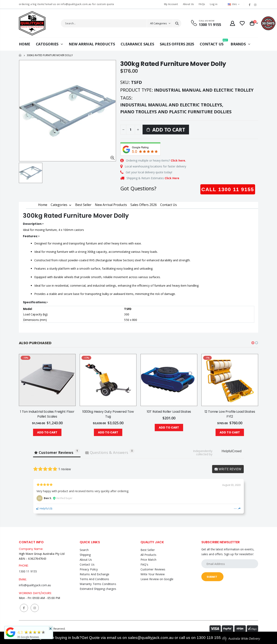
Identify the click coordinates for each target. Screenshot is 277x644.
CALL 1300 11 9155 (227, 189)
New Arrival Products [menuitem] (111, 204)
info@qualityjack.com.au (35, 585)
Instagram (35, 608)
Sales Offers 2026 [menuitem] (143, 204)
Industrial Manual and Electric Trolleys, (172, 105)
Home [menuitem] (42, 204)
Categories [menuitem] (59, 205)
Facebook (24, 608)
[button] (253, 342)
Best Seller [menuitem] (83, 204)
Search (177, 23)
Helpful (44, 508)
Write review (229, 469)
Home (20, 55)
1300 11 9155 (28, 571)
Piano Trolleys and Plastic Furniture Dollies (176, 112)
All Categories (158, 23)
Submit (212, 577)
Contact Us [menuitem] (168, 204)
